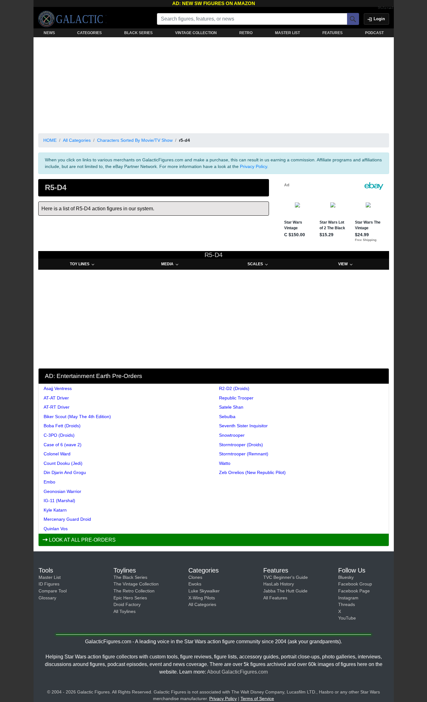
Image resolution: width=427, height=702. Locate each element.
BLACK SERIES (138, 33)
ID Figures (49, 583)
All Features (275, 597)
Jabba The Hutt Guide (285, 590)
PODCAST (374, 33)
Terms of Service (257, 698)
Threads (346, 604)
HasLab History (278, 583)
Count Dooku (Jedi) (63, 463)
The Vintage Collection (136, 583)
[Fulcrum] (386, 8)
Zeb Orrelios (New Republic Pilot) (252, 472)
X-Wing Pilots (201, 597)
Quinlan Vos (56, 528)
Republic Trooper (236, 397)
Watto (224, 463)
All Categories (77, 140)
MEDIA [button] (167, 264)
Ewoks (194, 583)
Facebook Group (355, 583)
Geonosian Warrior (62, 491)
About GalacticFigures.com (237, 672)
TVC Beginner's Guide (285, 577)
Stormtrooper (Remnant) (243, 453)
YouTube (347, 618)
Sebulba (227, 416)
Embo (49, 481)
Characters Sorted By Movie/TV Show (135, 140)
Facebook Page (354, 590)
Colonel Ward (57, 453)
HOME (50, 140)
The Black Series (130, 577)
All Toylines (124, 611)
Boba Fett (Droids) (62, 425)
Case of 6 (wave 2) (63, 444)
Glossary (47, 597)
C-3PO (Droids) (59, 435)
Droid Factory (127, 604)
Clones (195, 577)
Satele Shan (231, 407)
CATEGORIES (89, 33)
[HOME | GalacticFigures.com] (72, 19)
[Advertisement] (213, 84)
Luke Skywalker (204, 590)
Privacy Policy (253, 166)
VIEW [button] (343, 264)
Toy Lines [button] (79, 264)
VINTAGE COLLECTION (196, 33)
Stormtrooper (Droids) (241, 444)
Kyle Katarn (55, 510)
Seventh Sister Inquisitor (243, 425)
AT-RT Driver (57, 407)
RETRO (246, 33)
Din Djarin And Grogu (65, 472)
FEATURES (332, 33)
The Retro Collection (134, 590)
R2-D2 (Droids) (234, 388)
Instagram (348, 597)
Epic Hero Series (130, 597)
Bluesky (346, 577)
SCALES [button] (255, 264)
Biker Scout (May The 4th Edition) (77, 416)
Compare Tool (53, 590)
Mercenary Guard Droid (67, 519)
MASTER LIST (287, 33)
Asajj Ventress (58, 388)
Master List (50, 577)
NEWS (49, 33)
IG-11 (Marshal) (59, 500)
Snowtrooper (232, 435)
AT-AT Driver (56, 397)
